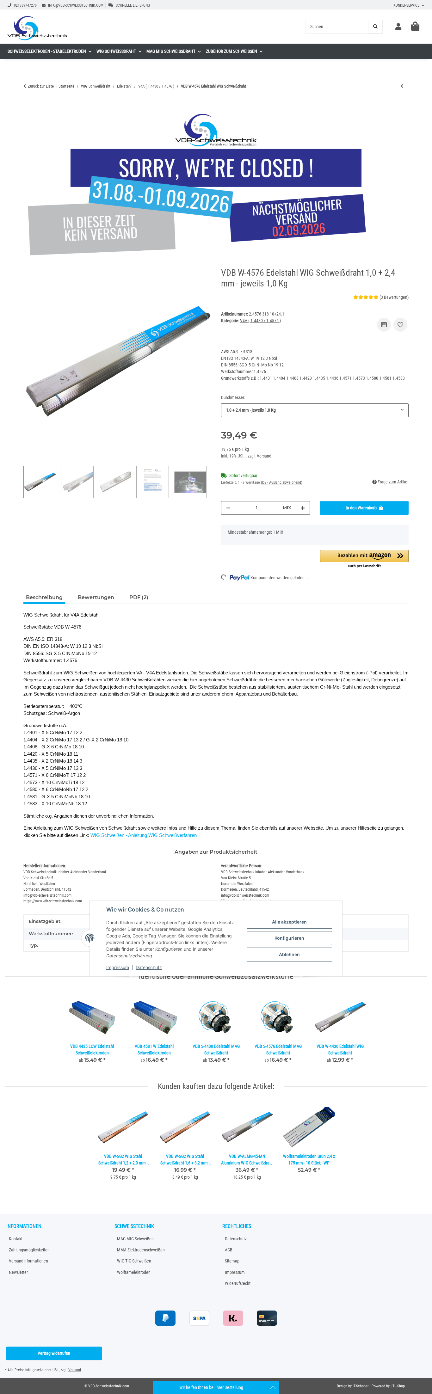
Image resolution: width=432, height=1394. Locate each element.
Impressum (117, 967)
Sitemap (232, 1260)
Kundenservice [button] (406, 5)
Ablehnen (289, 954)
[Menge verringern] (228, 507)
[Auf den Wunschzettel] (400, 325)
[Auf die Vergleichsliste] (384, 325)
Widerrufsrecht (237, 1283)
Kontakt (15, 1238)
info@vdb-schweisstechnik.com (75, 5)
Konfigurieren (289, 938)
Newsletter (18, 1272)
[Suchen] (375, 27)
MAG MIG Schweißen (135, 1238)
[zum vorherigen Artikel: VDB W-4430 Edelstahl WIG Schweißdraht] (402, 86)
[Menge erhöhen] (303, 507)
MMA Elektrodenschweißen (141, 1249)
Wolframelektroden (134, 1272)
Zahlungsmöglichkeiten (29, 1249)
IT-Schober (361, 1386)
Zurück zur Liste (41, 86)
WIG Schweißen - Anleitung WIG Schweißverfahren (143, 835)
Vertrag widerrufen (54, 1353)
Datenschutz (149, 967)
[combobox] (315, 410)
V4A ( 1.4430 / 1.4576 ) (260, 320)
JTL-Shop (398, 1386)
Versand (264, 455)
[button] (398, 27)
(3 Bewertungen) (394, 297)
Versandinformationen (28, 1260)
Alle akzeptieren (289, 921)
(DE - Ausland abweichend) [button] (281, 482)
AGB (228, 1249)
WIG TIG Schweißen (134, 1260)
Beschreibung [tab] (44, 597)
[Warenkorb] (415, 26)
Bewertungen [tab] (96, 597)
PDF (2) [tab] (138, 597)
